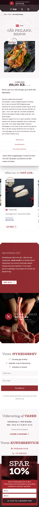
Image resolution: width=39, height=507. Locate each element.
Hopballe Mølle (13, 210)
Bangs (21, 25)
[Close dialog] (35, 458)
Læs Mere (10, 227)
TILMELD (19, 388)
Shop (9, 14)
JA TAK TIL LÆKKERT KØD (19, 501)
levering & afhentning (18, 434)
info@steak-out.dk (21, 449)
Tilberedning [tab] (19, 140)
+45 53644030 (21, 453)
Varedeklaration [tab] (19, 144)
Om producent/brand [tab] (19, 149)
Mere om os (8, 282)
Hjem (5, 14)
